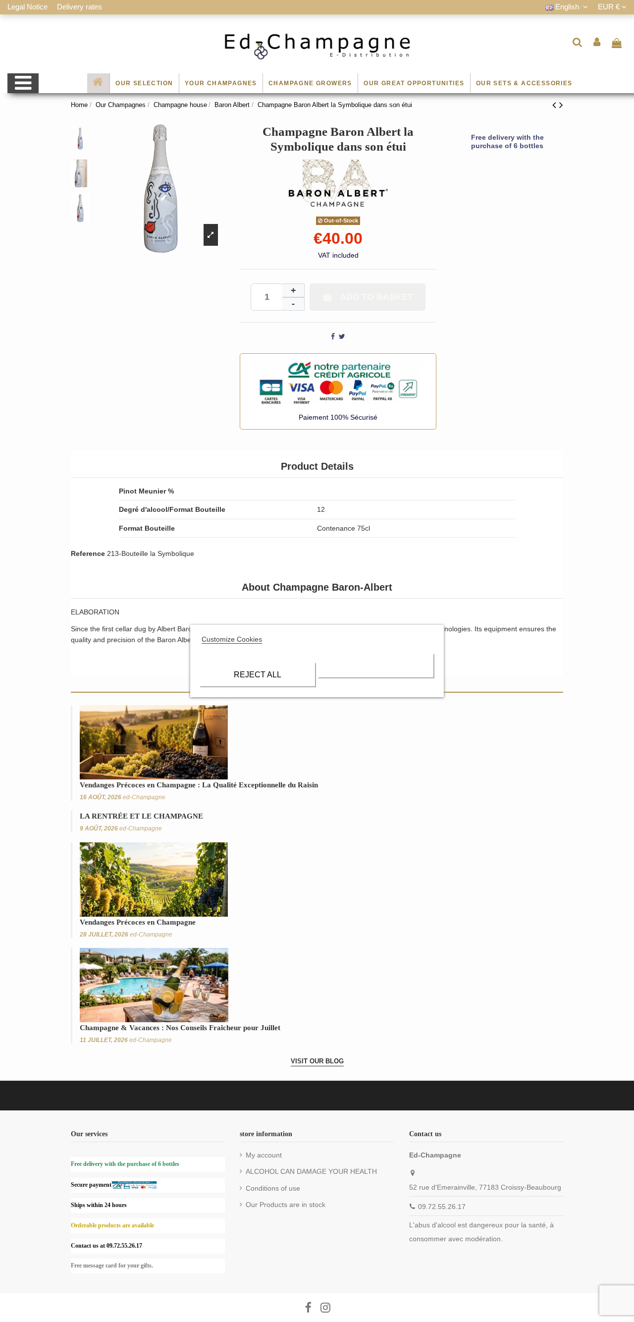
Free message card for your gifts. (112, 1265)
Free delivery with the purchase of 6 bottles (507, 141)
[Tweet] (342, 336)
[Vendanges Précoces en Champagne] (154, 878)
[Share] (333, 336)
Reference (88, 553)
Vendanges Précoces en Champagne (138, 922)
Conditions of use (273, 1188)
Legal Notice (28, 6)
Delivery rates (79, 6)
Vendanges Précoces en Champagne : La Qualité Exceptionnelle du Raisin (199, 785)
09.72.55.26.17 (442, 1207)
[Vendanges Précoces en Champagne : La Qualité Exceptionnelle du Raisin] (154, 742)
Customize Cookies (232, 639)
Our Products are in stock (285, 1205)
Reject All (257, 674)
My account (264, 1155)
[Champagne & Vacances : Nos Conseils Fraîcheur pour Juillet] (154, 985)
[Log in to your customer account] (597, 42)
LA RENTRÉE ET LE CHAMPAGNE (141, 816)
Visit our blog (317, 1061)
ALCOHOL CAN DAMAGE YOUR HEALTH (311, 1171)
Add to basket (376, 297)
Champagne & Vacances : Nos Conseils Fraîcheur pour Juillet (180, 1028)
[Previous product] (555, 104)
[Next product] (561, 104)
